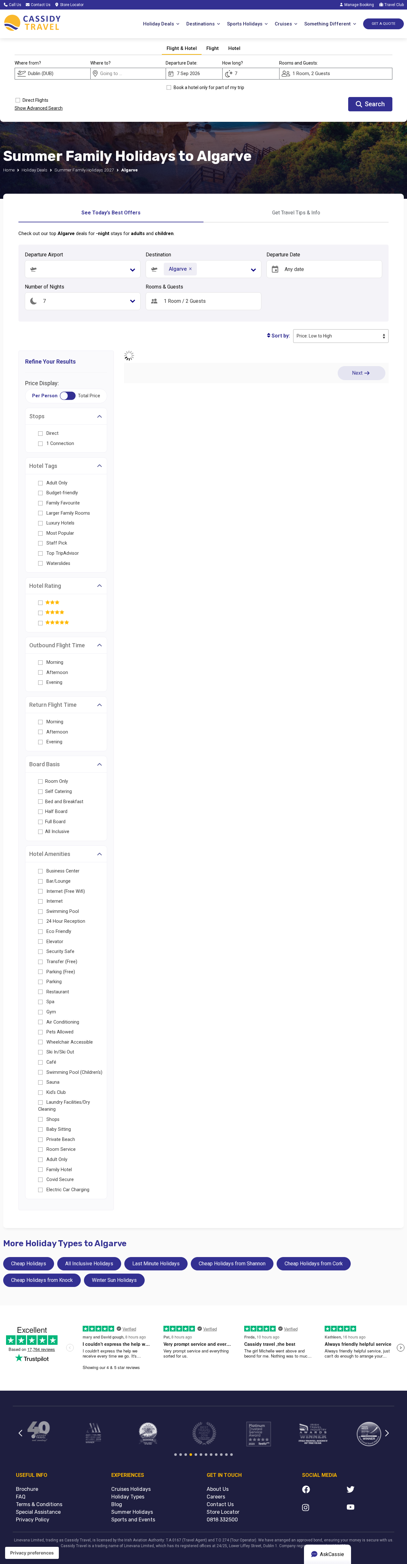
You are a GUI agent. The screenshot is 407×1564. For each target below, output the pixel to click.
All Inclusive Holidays (89, 1264)
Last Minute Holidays (156, 1264)
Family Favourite (63, 503)
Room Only (56, 781)
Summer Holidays (132, 1512)
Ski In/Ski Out (59, 1052)
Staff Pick (56, 543)
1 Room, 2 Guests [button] (311, 73)
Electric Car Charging (67, 1189)
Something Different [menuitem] (327, 24)
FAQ (20, 1497)
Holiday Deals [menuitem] (158, 24)
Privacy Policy (32, 1520)
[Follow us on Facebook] (324, 1490)
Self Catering (58, 791)
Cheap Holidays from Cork (314, 1264)
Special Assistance (38, 1512)
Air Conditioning (62, 1022)
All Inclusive (57, 831)
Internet (54, 901)
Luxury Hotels (60, 523)
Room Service (60, 1149)
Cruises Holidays (131, 1489)
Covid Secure (59, 1179)
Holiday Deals (34, 169)
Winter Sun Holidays (114, 1280)
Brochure (27, 1489)
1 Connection (59, 443)
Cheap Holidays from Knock (42, 1280)
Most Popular (60, 533)
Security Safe (59, 951)
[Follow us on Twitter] (369, 1490)
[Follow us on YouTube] (369, 1509)
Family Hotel (58, 1169)
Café (50, 1062)
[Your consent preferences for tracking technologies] (32, 1553)
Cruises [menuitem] (283, 24)
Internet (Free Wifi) (65, 891)
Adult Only (56, 483)
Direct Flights (35, 100)
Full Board (55, 821)
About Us (218, 1489)
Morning (54, 662)
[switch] (68, 396)
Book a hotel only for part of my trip (209, 87)
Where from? (28, 63)
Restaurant (57, 992)
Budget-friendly (62, 493)
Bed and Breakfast (64, 801)
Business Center (62, 871)
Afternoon (56, 672)
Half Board (56, 811)
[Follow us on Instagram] (324, 1509)
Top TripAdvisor (62, 553)
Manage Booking (358, 5)
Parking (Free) (60, 972)
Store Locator (71, 5)
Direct (52, 433)
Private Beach (60, 1139)
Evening (53, 682)
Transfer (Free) (61, 961)
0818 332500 (222, 1520)
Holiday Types (127, 1497)
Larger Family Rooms (68, 513)
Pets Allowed (59, 1032)
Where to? (100, 63)
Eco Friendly (58, 931)
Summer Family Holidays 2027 (84, 169)
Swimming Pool (62, 911)
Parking (53, 981)
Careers (216, 1497)
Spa (49, 1001)
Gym (50, 1012)
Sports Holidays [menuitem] (244, 24)
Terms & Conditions (39, 1504)
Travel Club (393, 5)
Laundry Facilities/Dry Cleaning (64, 1106)
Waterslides (58, 563)
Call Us (14, 5)
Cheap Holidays (28, 1264)
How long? (232, 63)
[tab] (182, 49)
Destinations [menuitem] (200, 24)
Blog (116, 1504)
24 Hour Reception (65, 921)
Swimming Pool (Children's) (73, 1072)
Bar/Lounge (58, 881)
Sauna (52, 1082)
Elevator (54, 941)
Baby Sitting (58, 1129)
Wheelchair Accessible (69, 1042)
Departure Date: (181, 63)
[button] (203, 269)
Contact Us (40, 5)
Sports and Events (133, 1520)
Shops (52, 1119)
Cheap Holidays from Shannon (232, 1264)
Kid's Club (55, 1092)
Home (9, 169)
